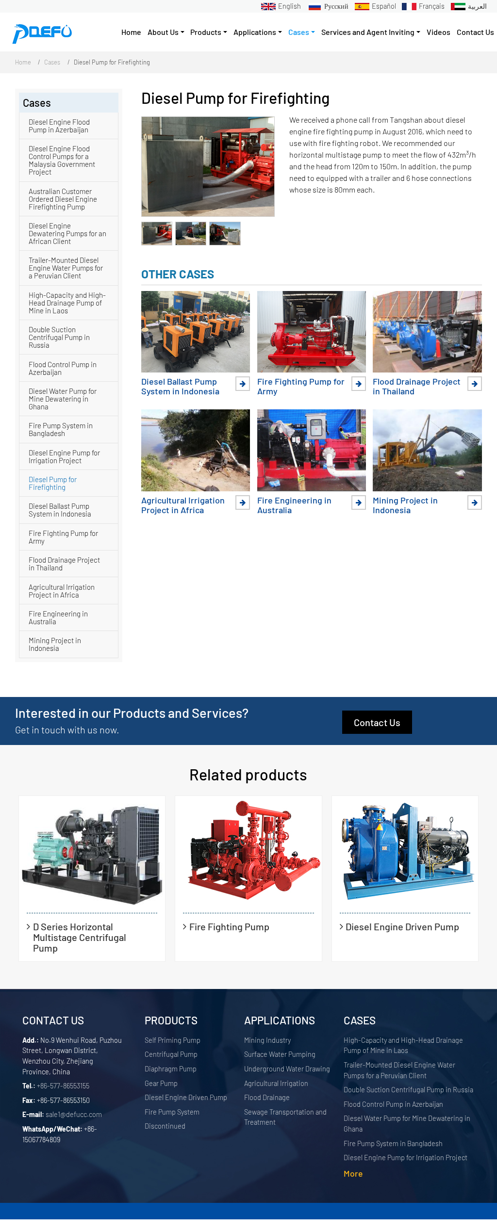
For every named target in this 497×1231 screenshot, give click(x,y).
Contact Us (475, 31)
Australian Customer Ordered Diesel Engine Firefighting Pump (63, 199)
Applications (279, 1020)
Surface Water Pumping (279, 1054)
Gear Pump (161, 1083)
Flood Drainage (267, 1097)
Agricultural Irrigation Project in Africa (183, 505)
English (289, 6)
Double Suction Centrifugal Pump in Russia (59, 337)
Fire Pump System (172, 1112)
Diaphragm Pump (171, 1069)
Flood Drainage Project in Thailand (417, 386)
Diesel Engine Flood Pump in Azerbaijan (59, 125)
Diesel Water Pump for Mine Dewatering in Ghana (63, 399)
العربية (477, 6)
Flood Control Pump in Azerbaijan (63, 368)
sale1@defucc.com (74, 1114)
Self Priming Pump (172, 1040)
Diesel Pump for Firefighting (53, 483)
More (353, 1173)
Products (171, 1020)
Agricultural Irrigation (276, 1083)
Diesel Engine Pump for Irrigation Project (64, 456)
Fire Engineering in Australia (294, 505)
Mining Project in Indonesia (405, 505)
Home (131, 31)
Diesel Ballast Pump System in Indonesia (180, 386)
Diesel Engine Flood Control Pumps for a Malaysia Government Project (62, 160)
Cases (52, 62)
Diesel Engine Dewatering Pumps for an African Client (67, 233)
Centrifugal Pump (171, 1054)
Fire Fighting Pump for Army (301, 386)
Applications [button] (254, 31)
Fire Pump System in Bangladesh (61, 429)
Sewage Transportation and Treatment (285, 1117)
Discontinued (165, 1126)
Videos (438, 31)
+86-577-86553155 (63, 1086)
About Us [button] (163, 31)
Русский (336, 6)
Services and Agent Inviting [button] (367, 31)
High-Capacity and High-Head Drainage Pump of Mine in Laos (67, 303)
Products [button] (205, 31)
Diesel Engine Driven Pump (402, 926)
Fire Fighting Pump (229, 926)
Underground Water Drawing (287, 1069)
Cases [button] (298, 31)
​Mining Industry (267, 1040)
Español (384, 6)
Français (432, 6)
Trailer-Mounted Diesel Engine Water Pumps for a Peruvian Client (66, 268)
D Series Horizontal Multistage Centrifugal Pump (79, 937)
